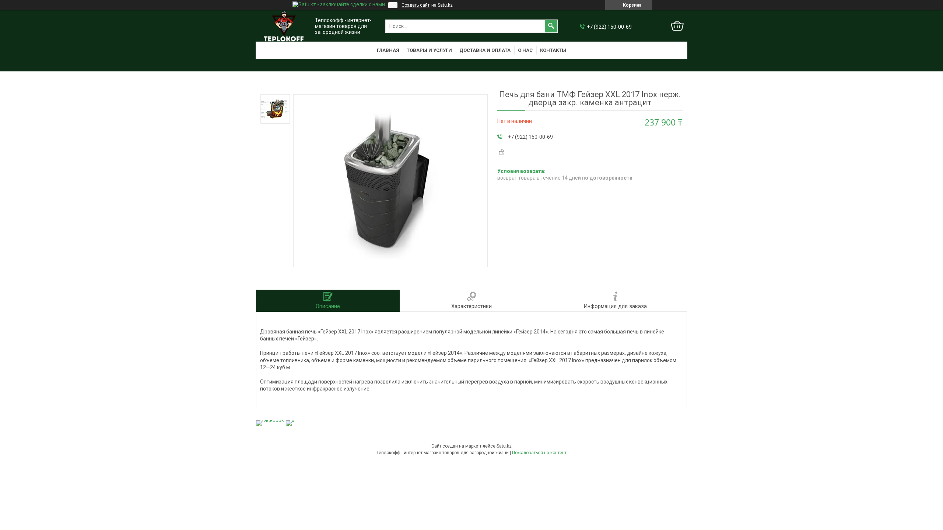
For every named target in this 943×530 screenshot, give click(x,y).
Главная (388, 50)
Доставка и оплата (485, 50)
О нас (525, 50)
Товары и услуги (429, 50)
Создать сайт (416, 5)
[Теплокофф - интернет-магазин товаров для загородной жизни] (284, 26)
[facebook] (270, 420)
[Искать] (551, 26)
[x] (290, 420)
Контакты (553, 50)
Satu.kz (504, 446)
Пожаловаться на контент (539, 452)
